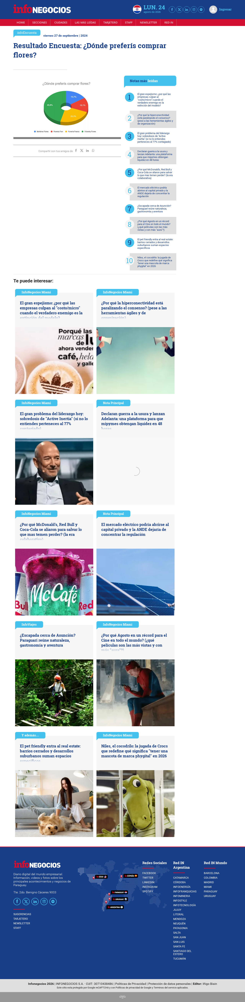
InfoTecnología (184, 905)
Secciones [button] (39, 22)
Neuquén (179, 923)
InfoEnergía (181, 886)
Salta (177, 932)
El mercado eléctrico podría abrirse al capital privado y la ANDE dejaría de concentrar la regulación (153, 192)
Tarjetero (110, 22)
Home (21, 22)
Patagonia (180, 928)
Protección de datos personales (169, 984)
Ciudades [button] (60, 22)
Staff (128, 22)
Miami (208, 886)
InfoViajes (29, 624)
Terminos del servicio (165, 987)
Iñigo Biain (210, 984)
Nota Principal (113, 403)
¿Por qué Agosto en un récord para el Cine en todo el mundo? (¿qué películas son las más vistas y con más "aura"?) (153, 225)
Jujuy (177, 909)
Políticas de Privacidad (130, 984)
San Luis (179, 941)
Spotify (147, 891)
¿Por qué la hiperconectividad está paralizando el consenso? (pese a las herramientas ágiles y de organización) (155, 119)
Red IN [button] (168, 22)
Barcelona (211, 873)
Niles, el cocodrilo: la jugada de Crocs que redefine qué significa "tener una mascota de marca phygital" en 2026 (154, 262)
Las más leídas (85, 22)
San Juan (179, 937)
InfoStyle (180, 900)
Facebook (149, 873)
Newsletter (148, 22)
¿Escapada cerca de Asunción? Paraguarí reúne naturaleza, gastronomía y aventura (154, 208)
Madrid (209, 882)
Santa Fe (179, 946)
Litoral (178, 914)
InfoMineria (181, 896)
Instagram (149, 886)
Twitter (147, 877)
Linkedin (148, 882)
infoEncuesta (27, 33)
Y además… (30, 735)
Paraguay (210, 891)
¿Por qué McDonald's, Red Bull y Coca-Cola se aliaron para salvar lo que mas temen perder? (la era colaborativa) (155, 174)
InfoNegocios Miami (36, 292)
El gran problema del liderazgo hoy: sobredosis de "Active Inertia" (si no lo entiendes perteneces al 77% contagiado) (154, 137)
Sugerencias (22, 914)
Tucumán (179, 958)
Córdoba (179, 882)
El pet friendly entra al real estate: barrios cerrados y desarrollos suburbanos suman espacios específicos (155, 243)
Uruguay (210, 896)
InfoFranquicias (184, 891)
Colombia (210, 877)
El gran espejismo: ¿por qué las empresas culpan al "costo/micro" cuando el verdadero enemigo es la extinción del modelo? (154, 100)
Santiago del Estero (182, 952)
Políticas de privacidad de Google (133, 987)
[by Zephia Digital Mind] (122, 997)
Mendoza (179, 918)
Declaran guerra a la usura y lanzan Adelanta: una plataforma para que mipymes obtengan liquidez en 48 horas (154, 155)
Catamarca (181, 877)
